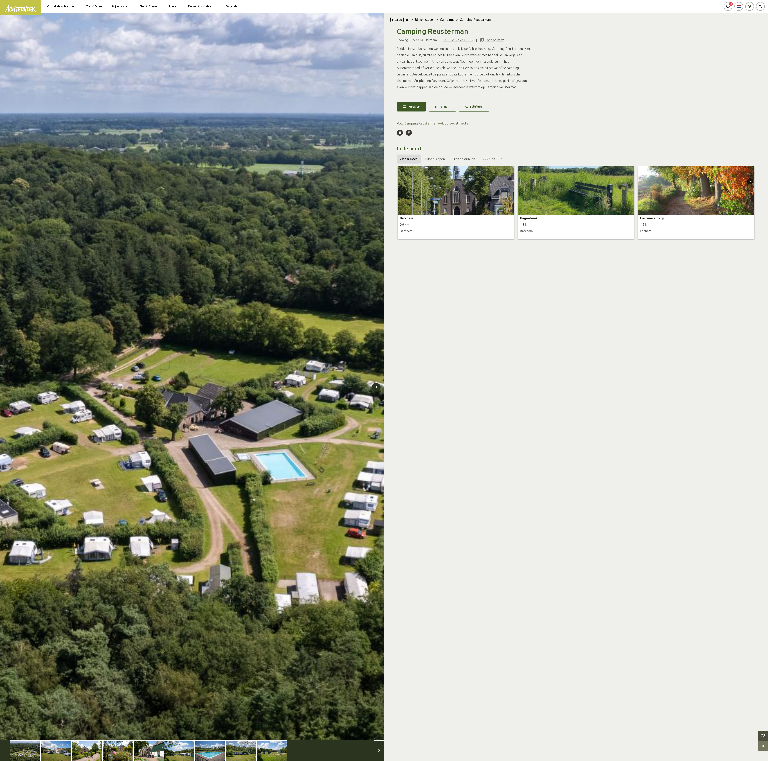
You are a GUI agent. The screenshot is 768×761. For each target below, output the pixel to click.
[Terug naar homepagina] (407, 19)
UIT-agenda (230, 6)
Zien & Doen (94, 6)
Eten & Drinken (149, 6)
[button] (728, 6)
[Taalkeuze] (738, 6)
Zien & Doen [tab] (409, 159)
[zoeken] (760, 6)
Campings (447, 19)
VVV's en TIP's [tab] (493, 159)
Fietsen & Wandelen (200, 6)
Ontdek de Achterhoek (61, 6)
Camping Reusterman (475, 19)
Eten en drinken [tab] (463, 159)
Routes (173, 6)
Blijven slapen (120, 6)
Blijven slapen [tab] (435, 159)
